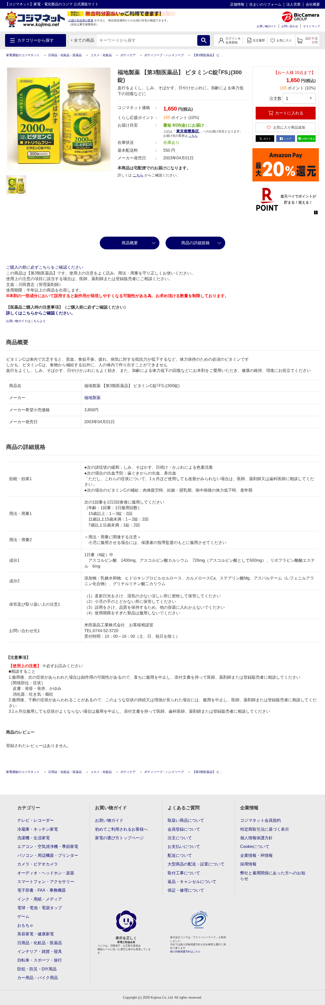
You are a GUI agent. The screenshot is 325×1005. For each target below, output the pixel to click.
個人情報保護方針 (256, 838)
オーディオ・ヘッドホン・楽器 (45, 873)
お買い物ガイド (266, 26)
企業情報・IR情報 (256, 855)
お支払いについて (184, 846)
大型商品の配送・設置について (196, 864)
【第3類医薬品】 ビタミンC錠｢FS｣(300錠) (221, 55)
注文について (180, 838)
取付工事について (184, 873)
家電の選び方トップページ (119, 838)
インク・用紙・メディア (39, 899)
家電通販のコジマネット (23, 55)
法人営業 (293, 4)
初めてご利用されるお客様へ (121, 829)
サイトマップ (311, 26)
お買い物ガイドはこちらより (26, 321)
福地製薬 (92, 397)
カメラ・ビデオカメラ (37, 864)
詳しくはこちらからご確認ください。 (40, 313)
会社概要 (313, 4)
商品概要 (130, 243)
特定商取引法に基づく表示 (264, 829)
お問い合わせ (289, 26)
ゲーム (23, 916)
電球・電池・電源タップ (39, 908)
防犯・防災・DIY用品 (37, 969)
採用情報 (248, 864)
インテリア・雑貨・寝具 (39, 951)
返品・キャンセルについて (192, 881)
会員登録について (184, 829)
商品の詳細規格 (195, 243)
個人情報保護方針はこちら (185, 951)
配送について (180, 855)
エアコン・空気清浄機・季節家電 (47, 846)
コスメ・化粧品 (101, 55)
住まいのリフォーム (265, 4)
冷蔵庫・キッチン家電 (37, 829)
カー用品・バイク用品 (37, 978)
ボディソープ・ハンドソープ (164, 55)
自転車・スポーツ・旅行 (39, 960)
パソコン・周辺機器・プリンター (47, 855)
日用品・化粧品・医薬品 (65, 55)
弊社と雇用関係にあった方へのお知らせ (272, 876)
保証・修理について (186, 890)
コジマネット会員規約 (260, 820)
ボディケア (128, 55)
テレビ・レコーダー (35, 820)
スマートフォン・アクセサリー (45, 881)
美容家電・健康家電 (35, 934)
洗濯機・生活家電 (33, 838)
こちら (138, 175)
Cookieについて (254, 846)
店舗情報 (237, 4)
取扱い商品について (186, 820)
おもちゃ (25, 925)
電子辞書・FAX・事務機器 (41, 890)
